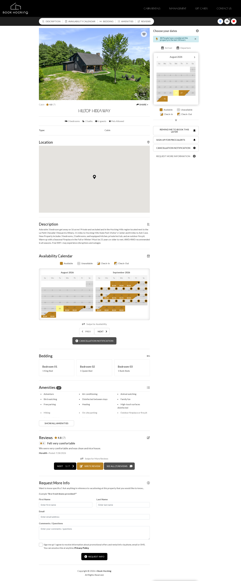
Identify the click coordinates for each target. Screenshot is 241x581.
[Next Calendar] (195, 57)
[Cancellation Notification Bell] (84, 307)
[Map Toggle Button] (220, 21)
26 (176, 93)
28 (187, 93)
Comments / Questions (51, 523)
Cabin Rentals (152, 8)
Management (177, 8)
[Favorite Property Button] (144, 34)
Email (41, 511)
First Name (44, 499)
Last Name (102, 499)
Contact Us (224, 8)
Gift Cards (201, 8)
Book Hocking (104, 571)
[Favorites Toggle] (234, 21)
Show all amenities (56, 423)
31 (165, 99)
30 (159, 99)
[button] (43, 64)
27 (182, 93)
